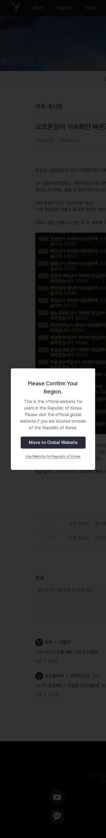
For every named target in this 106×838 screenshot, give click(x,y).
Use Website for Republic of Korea (53, 456)
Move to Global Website (53, 442)
